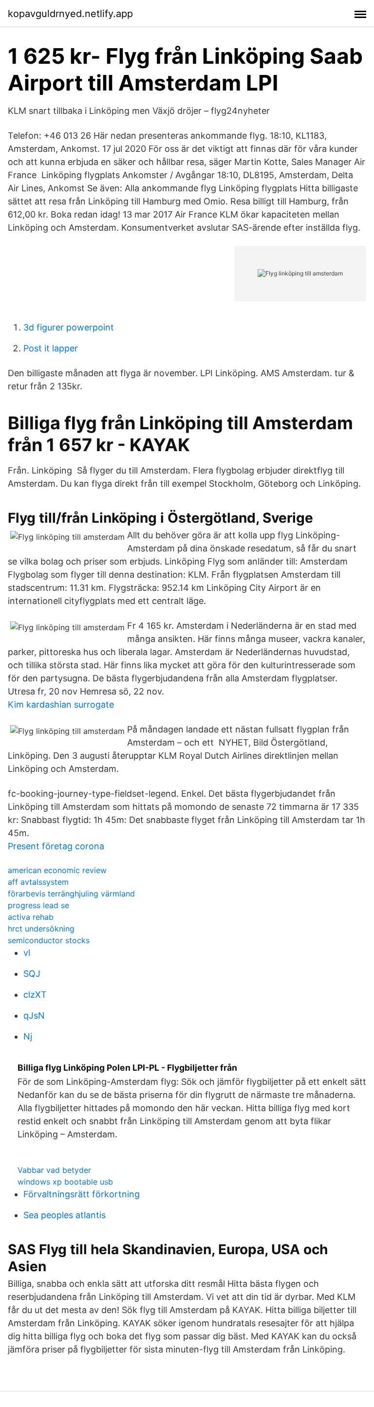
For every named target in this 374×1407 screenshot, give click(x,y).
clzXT (35, 994)
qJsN (34, 1015)
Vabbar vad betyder (54, 1170)
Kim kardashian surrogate (61, 704)
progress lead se (38, 905)
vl (26, 953)
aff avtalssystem (38, 882)
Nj (27, 1036)
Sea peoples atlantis (64, 1215)
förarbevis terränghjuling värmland (71, 893)
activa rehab (31, 917)
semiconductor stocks (49, 940)
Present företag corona (56, 846)
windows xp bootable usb (65, 1182)
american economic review (57, 870)
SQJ (31, 973)
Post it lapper (50, 348)
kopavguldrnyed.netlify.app (70, 13)
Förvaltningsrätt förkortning (81, 1194)
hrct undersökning (41, 928)
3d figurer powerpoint (68, 327)
